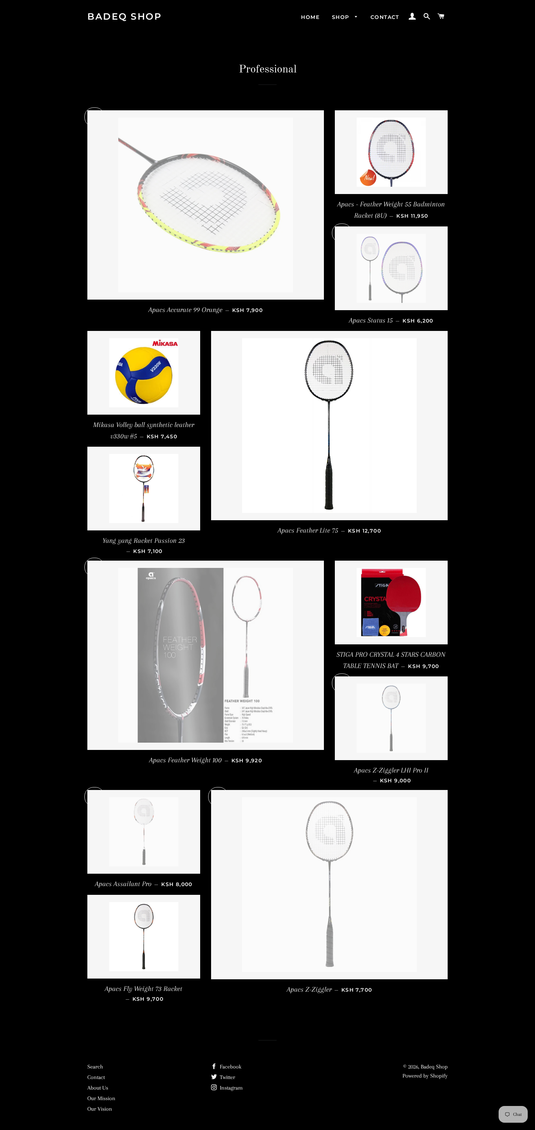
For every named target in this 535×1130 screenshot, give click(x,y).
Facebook (229, 1066)
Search (95, 1066)
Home (310, 17)
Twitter (226, 1077)
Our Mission (101, 1098)
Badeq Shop (124, 16)
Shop (341, 17)
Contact (384, 17)
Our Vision (99, 1109)
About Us (97, 1087)
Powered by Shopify (425, 1075)
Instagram (230, 1087)
